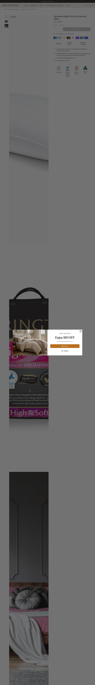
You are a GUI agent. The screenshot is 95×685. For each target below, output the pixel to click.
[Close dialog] (80, 331)
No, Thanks (65, 351)
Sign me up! (64, 346)
